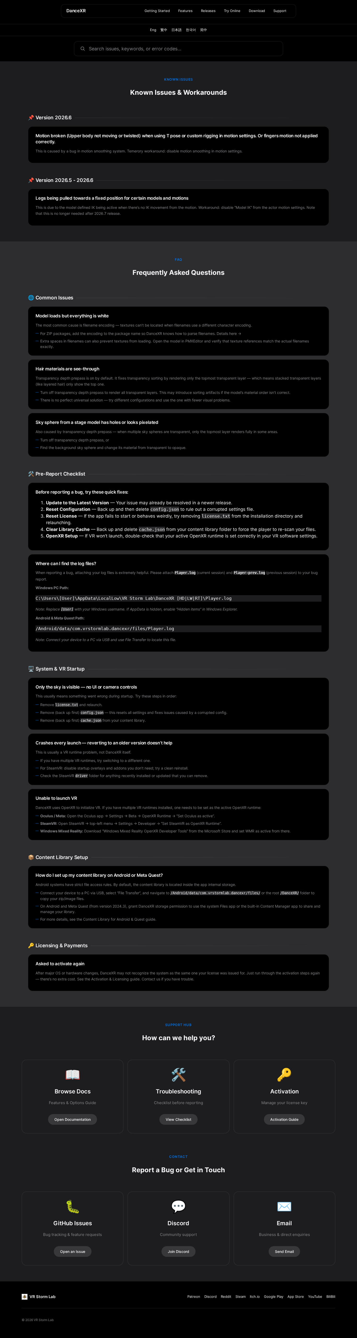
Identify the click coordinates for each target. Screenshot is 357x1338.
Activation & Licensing (110, 979)
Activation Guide (284, 1119)
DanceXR (76, 10)
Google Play (273, 1296)
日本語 (176, 30)
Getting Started (157, 11)
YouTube (315, 1296)
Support (279, 11)
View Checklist (178, 1119)
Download (257, 11)
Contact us (151, 979)
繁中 (163, 30)
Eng (153, 30)
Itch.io (255, 1296)
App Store (295, 1296)
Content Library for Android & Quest (114, 919)
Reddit (226, 1296)
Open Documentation (72, 1119)
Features (185, 11)
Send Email (284, 1251)
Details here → (229, 333)
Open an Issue (72, 1251)
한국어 (191, 30)
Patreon (193, 1296)
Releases (208, 11)
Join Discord (178, 1251)
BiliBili (330, 1296)
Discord (210, 1296)
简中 (203, 30)
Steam (240, 1296)
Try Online (232, 11)
